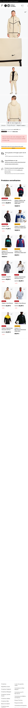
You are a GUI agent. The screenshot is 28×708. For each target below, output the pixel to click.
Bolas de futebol (5, 703)
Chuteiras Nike (5, 701)
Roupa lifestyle (11, 125)
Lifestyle (3, 125)
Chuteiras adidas (5, 698)
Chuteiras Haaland (6, 689)
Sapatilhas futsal (5, 686)
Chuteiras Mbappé (6, 691)
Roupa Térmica (18, 700)
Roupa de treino (19, 702)
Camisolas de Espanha (21, 705)
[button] (14, 162)
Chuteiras (3, 684)
